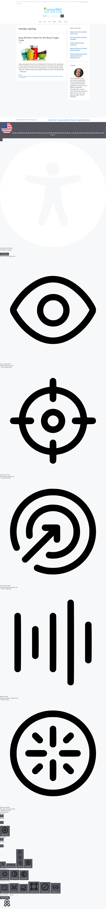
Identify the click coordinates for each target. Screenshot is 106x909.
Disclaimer (73, 120)
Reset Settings (4, 897)
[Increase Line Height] (2, 839)
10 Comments (23, 77)
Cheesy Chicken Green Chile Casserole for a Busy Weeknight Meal (78, 55)
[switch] (6, 367)
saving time (50, 76)
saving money (45, 76)
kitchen (24, 76)
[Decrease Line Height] (2, 845)
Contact (65, 21)
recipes (39, 76)
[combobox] (53, 130)
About (40, 21)
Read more (23, 71)
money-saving (35, 76)
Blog (45, 21)
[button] (1, 139)
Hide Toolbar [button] (4, 254)
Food (49, 21)
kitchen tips (29, 76)
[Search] (62, 15)
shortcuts (55, 76)
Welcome (73, 95)
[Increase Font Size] (2, 815)
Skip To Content (4, 894)
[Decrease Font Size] (2, 822)
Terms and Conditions (63, 120)
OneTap (9, 250)
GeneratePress (33, 119)
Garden (54, 21)
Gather (59, 21)
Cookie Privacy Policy (83, 120)
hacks (21, 76)
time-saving (60, 76)
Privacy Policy (84, 1)
